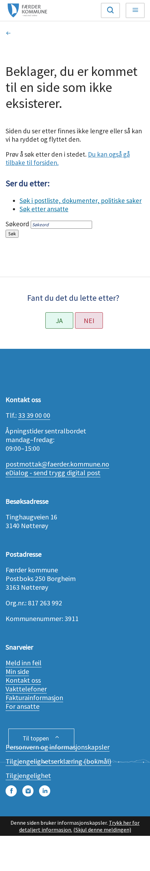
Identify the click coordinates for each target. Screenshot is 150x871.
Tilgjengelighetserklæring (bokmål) (58, 761)
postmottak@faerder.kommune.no (57, 464)
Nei (89, 320)
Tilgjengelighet (28, 775)
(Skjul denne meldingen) (102, 829)
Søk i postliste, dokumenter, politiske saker (81, 200)
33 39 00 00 (34, 415)
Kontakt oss (23, 680)
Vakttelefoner (26, 688)
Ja (59, 320)
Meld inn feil (24, 662)
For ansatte (22, 706)
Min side (17, 671)
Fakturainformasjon (34, 697)
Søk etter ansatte (44, 209)
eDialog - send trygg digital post (53, 472)
